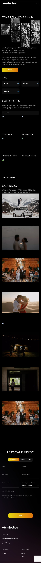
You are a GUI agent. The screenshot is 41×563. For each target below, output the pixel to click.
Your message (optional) (8, 491)
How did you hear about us (28, 482)
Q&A (22, 556)
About (10, 70)
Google (4, 553)
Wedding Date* (5, 482)
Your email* (5, 474)
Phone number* (26, 474)
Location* (24, 466)
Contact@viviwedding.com (10, 538)
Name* (3, 466)
